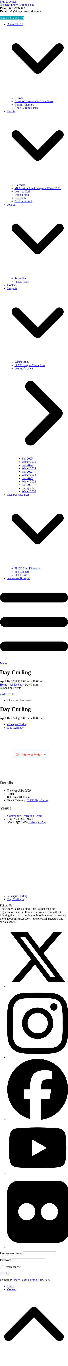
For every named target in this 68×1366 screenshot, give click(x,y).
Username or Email (11, 1253)
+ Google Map (37, 822)
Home (10, 1286)
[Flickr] (37, 1246)
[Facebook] (37, 1118)
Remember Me (12, 1266)
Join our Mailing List (12, 18)
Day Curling (15, 727)
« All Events (7, 694)
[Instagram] (37, 1057)
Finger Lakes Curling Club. (28, 1279)
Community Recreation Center (24, 815)
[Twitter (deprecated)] (37, 986)
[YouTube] (37, 1173)
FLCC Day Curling (38, 800)
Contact (11, 1289)
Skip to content (8, 1)
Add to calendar (31, 754)
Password (5, 1260)
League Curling (17, 724)
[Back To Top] (34, 1361)
